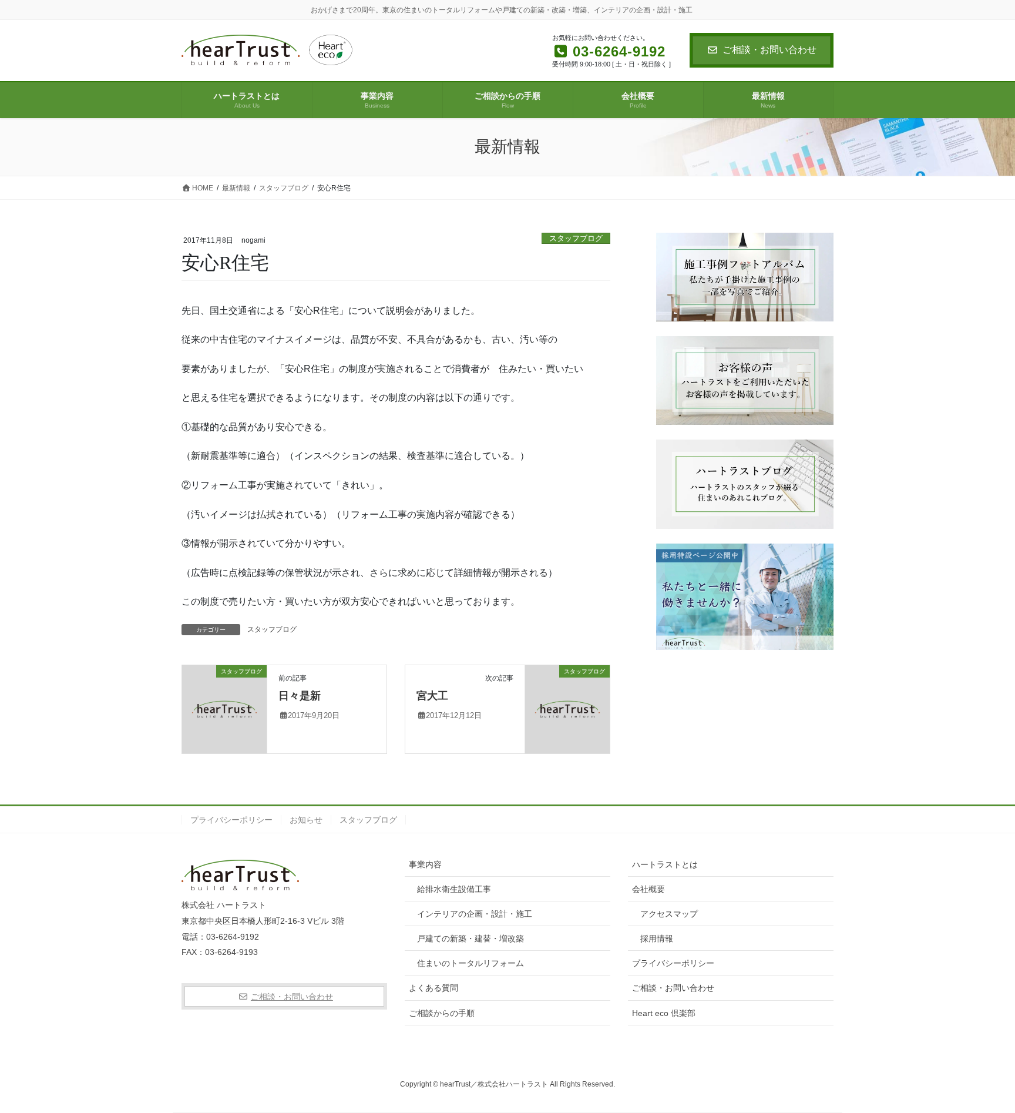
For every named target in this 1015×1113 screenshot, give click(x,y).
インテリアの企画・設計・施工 (474, 913)
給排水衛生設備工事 (454, 889)
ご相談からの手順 (442, 1013)
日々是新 (299, 696)
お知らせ (306, 819)
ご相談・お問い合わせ (769, 50)
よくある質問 (433, 988)
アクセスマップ (669, 913)
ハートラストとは (665, 864)
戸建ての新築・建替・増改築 (470, 938)
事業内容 (425, 864)
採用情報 (656, 938)
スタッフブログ (576, 238)
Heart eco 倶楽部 (663, 1013)
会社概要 (648, 889)
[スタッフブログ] (224, 708)
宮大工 (432, 696)
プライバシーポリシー (231, 819)
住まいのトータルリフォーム (470, 963)
